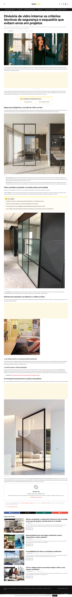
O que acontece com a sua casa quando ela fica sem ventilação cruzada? (25, 375)
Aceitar (54, 595)
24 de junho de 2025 (37, 571)
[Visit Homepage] (36, 4)
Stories (5, 589)
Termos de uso (33, 588)
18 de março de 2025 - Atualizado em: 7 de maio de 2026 (43, 553)
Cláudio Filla (10, 30)
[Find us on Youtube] (65, 4)
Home (5, 12)
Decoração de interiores (29, 9)
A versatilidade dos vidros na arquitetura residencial (43, 551)
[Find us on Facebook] (59, 4)
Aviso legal (5, 588)
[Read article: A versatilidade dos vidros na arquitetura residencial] (14, 557)
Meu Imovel (19, 9)
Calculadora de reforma (46, 588)
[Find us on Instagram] (67, 4)
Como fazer (40, 9)
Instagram (27, 502)
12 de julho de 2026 (19, 30)
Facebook (31, 502)
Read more (30, 528)
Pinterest (44, 502)
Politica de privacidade (47, 595)
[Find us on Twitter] (61, 4)
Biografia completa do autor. (36, 497)
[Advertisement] (36, 80)
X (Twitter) (23, 502)
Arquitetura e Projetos (10, 9)
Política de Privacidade (26, 588)
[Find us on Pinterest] (63, 4)
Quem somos (20, 588)
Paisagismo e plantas (61, 9)
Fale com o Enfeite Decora (12, 588)
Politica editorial (39, 588)
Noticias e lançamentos (50, 9)
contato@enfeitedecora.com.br (12, 506)
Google (48, 502)
